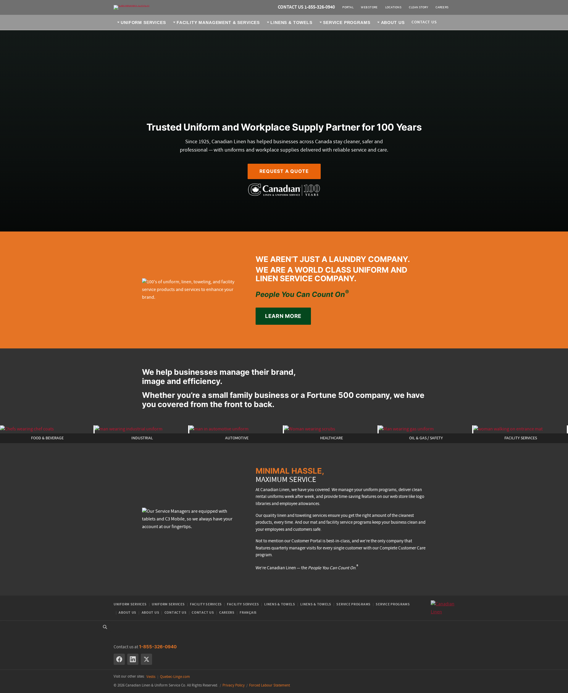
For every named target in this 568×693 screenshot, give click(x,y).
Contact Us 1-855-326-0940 (306, 7)
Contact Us (424, 22)
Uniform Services (143, 22)
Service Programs (346, 22)
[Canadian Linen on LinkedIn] (132, 659)
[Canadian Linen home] (131, 7)
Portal (347, 7)
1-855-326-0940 (158, 646)
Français (248, 612)
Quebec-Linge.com (175, 676)
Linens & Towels (291, 22)
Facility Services (206, 604)
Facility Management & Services (218, 22)
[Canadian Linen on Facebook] (119, 659)
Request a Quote (284, 171)
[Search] (105, 627)
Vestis (150, 676)
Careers (441, 7)
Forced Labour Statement (269, 685)
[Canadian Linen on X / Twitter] (146, 659)
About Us (393, 22)
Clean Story (418, 7)
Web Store (369, 7)
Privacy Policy (233, 685)
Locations (393, 7)
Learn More (283, 316)
